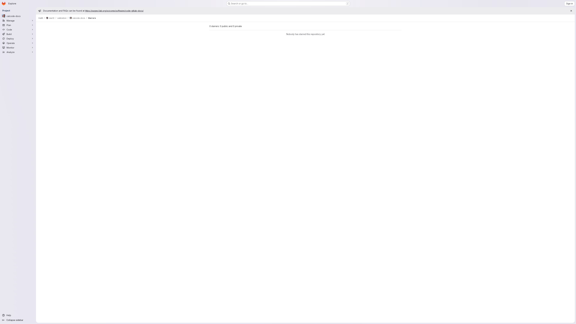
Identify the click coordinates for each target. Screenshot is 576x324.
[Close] (571, 11)
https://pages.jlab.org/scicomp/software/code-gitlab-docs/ (114, 10)
